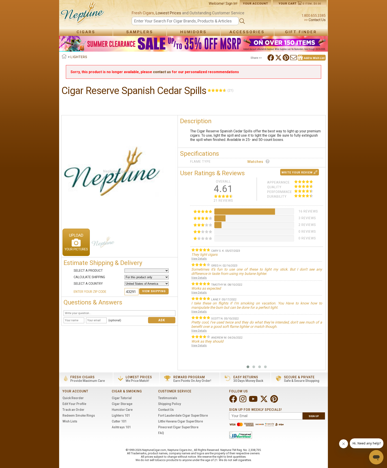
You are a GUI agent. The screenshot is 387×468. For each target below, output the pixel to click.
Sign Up (314, 416)
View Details (199, 258)
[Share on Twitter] (279, 57)
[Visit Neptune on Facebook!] (233, 400)
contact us (162, 72)
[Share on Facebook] (271, 57)
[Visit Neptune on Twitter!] (264, 400)
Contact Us (317, 20)
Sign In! (231, 3)
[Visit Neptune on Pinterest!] (274, 400)
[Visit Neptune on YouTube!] (253, 400)
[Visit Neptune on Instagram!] (243, 400)
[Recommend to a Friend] (294, 57)
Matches (255, 162)
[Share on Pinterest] (286, 57)
